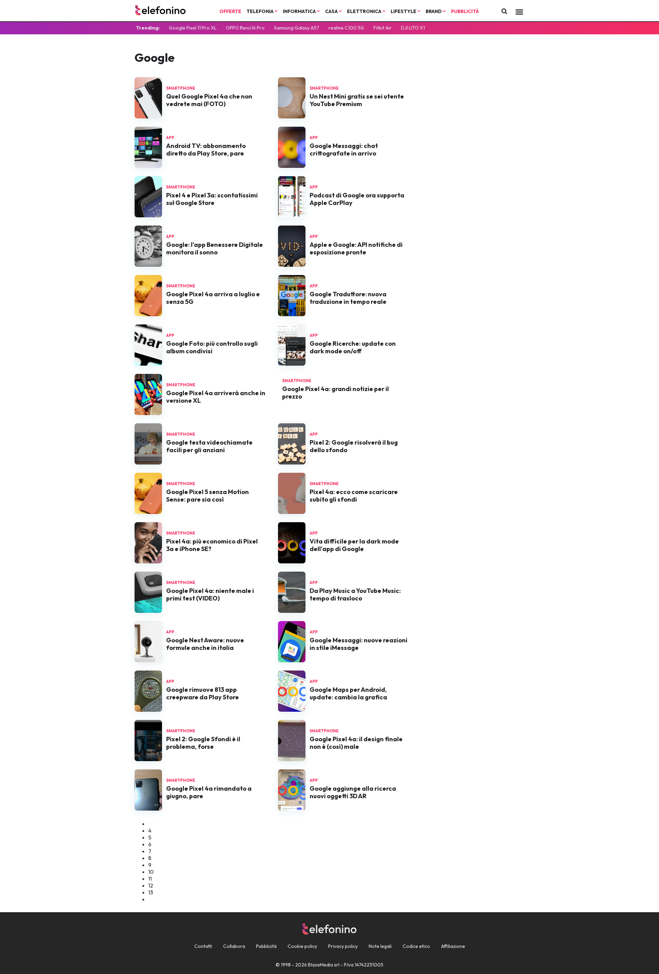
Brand (434, 11)
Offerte (230, 11)
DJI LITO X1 (413, 28)
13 (150, 892)
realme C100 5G (346, 28)
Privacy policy (343, 946)
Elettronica (364, 11)
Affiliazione (453, 946)
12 (150, 885)
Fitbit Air (382, 28)
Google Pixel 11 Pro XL (193, 28)
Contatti (203, 946)
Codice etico (416, 946)
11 (150, 878)
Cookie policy (302, 946)
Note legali (380, 946)
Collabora (234, 946)
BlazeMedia (320, 965)
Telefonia (260, 11)
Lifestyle (404, 11)
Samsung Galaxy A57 (296, 28)
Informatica (300, 11)
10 (151, 871)
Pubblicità (465, 11)
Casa (332, 11)
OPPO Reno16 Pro (245, 28)
